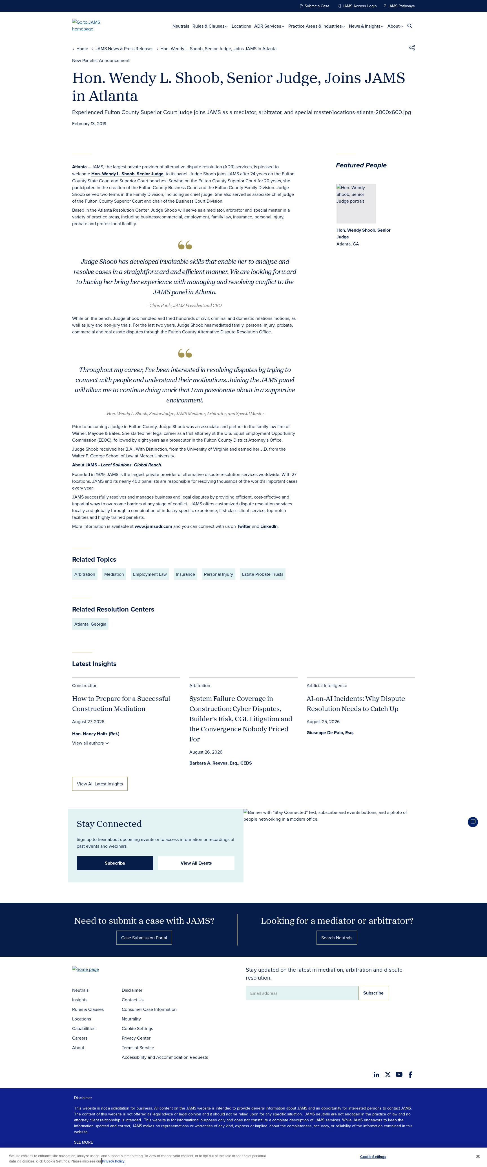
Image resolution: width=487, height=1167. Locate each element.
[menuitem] (180, 26)
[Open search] (410, 26)
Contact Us (132, 1000)
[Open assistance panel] (473, 822)
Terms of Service (138, 1047)
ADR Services (268, 26)
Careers (79, 1038)
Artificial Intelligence (327, 685)
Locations (241, 26)
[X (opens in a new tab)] (388, 1074)
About (394, 26)
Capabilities (83, 1028)
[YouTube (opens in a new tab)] (399, 1074)
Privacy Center (136, 1038)
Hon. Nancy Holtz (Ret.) (95, 733)
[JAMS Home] (94, 25)
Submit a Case (317, 5)
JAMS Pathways (401, 5)
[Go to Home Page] (94, 970)
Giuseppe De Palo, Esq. (330, 732)
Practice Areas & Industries (315, 26)
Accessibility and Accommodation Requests (165, 1057)
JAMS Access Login (359, 5)
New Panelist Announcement (101, 60)
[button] (412, 48)
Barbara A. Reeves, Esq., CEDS (220, 763)
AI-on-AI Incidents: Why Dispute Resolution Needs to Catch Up (356, 703)
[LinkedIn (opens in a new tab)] (376, 1074)
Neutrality (131, 1019)
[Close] (478, 1156)
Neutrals (180, 26)
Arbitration (199, 685)
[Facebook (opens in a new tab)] (410, 1074)
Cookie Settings (137, 1028)
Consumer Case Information (149, 1009)
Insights (79, 1000)
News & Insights (365, 26)
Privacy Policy (113, 1161)
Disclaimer (132, 990)
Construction (85, 685)
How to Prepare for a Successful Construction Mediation (121, 703)
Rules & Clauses (208, 26)
